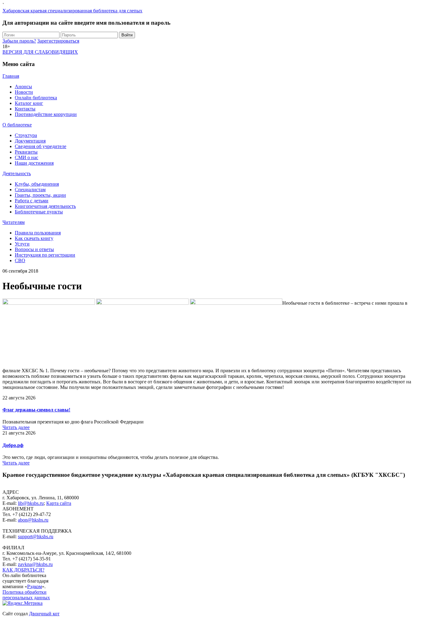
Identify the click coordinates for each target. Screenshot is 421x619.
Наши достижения (34, 163)
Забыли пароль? (19, 40)
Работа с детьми (31, 200)
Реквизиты (26, 152)
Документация (30, 140)
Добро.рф (12, 445)
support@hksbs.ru (35, 536)
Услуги (22, 243)
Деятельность (16, 173)
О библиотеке (17, 124)
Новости (24, 92)
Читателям (13, 222)
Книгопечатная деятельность (45, 206)
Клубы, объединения (37, 184)
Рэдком (34, 586)
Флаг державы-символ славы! (36, 409)
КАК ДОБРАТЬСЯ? (23, 569)
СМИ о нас (26, 157)
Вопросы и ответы (34, 249)
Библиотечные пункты (39, 211)
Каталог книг (29, 103)
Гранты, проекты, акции (40, 195)
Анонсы (23, 86)
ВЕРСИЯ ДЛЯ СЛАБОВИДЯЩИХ (40, 52)
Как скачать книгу (34, 238)
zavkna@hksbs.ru (35, 564)
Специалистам (30, 189)
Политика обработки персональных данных (26, 594)
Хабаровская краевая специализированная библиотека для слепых (72, 10)
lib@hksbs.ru (31, 503)
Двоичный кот (44, 613)
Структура (26, 135)
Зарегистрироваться (58, 40)
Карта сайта (58, 503)
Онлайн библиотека (36, 97)
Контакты (25, 108)
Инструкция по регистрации (45, 255)
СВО (20, 260)
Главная (10, 76)
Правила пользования (38, 232)
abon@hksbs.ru (33, 519)
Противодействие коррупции (46, 114)
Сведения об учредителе (40, 146)
